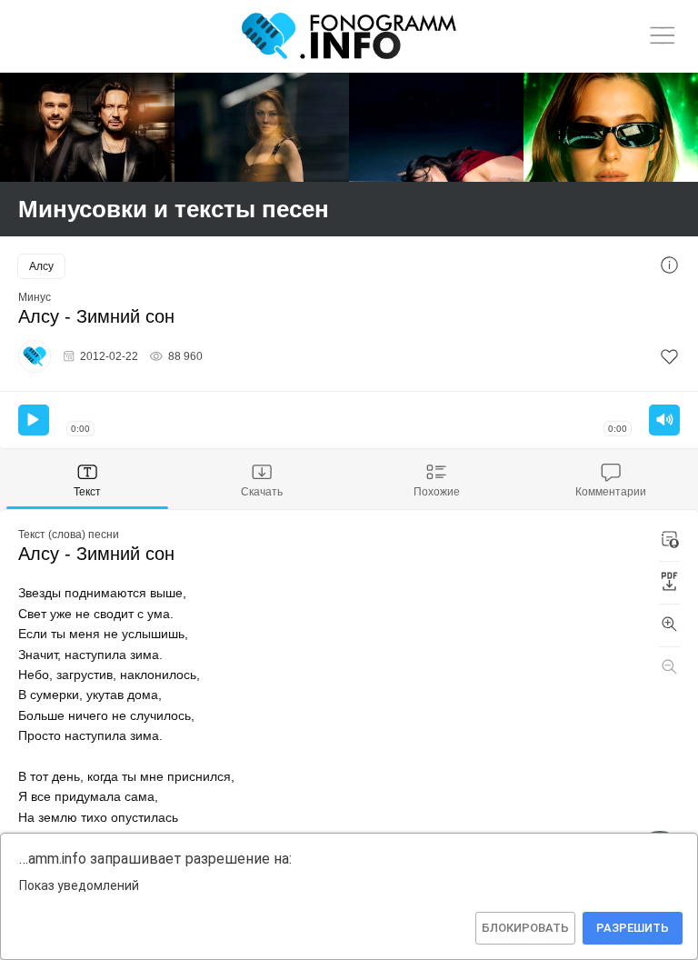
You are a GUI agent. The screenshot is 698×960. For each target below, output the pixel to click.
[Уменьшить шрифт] (669, 668)
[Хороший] (261, 127)
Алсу (41, 266)
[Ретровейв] (611, 127)
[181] (669, 357)
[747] (436, 127)
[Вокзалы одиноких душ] (87, 127)
